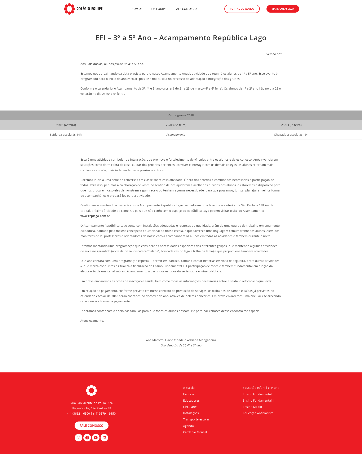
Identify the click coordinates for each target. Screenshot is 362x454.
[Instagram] (78, 437)
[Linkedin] (104, 437)
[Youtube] (96, 437)
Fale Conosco (186, 9)
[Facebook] (87, 437)
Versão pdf (274, 54)
